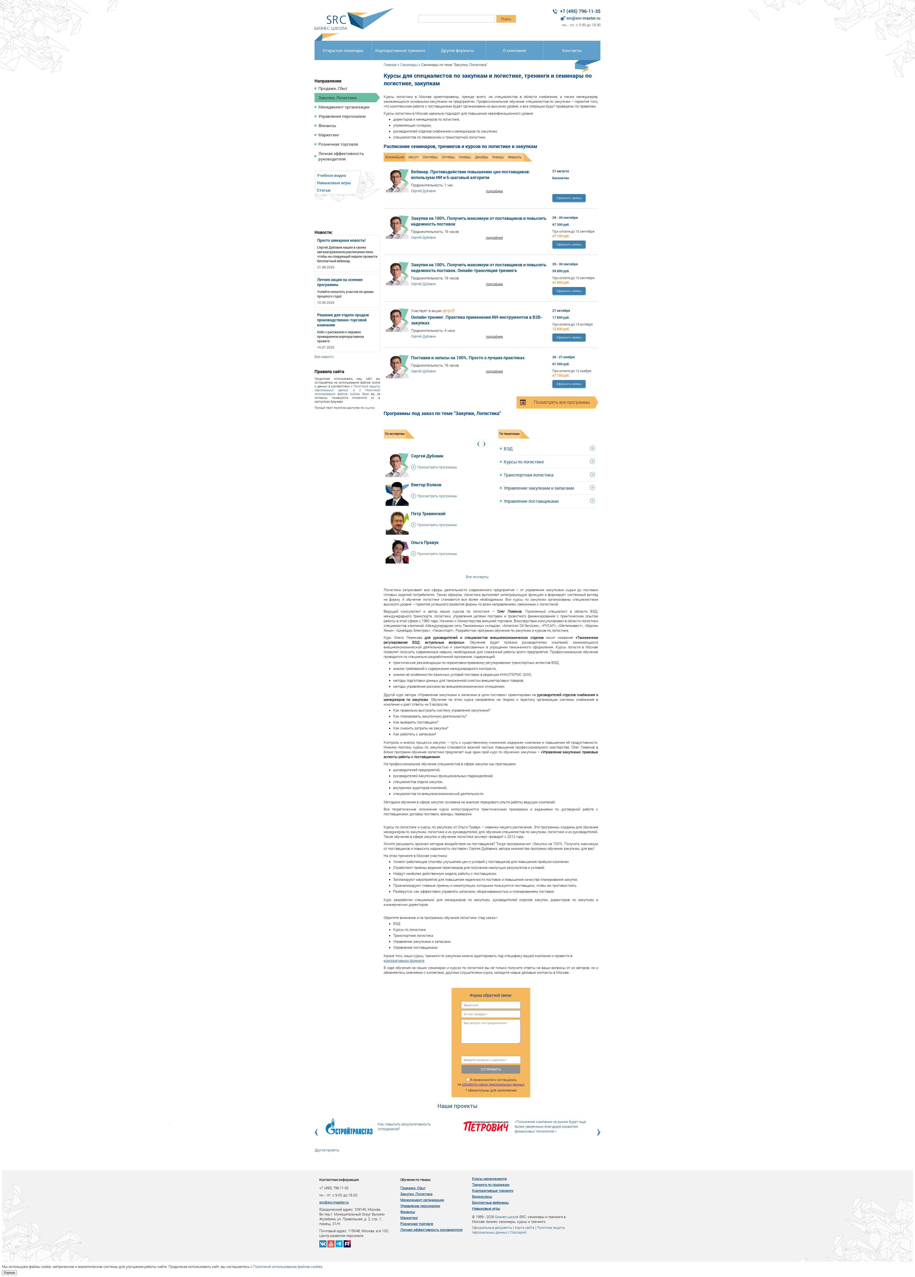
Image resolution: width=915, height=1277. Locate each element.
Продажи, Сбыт (333, 88)
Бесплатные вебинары (490, 1202)
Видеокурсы (482, 1196)
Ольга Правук (425, 542)
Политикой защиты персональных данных (347, 388)
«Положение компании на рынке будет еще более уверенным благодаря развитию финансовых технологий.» (550, 1126)
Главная (390, 64)
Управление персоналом (342, 116)
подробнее (494, 191)
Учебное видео (331, 175)
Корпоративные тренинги (400, 50)
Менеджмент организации (344, 107)
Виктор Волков (426, 484)
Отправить (491, 1069)
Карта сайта (524, 1227)
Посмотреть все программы (562, 402)
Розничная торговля (338, 144)
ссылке (369, 408)
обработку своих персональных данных (493, 1084)
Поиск (506, 19)
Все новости (324, 356)
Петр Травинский (428, 513)
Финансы (327, 125)
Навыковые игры (334, 182)
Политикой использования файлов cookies (347, 392)
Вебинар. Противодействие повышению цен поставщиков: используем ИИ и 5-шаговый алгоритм (470, 174)
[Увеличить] (397, 455)
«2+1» (447, 311)
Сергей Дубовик (423, 191)
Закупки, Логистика (337, 97)
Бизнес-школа (506, 1216)
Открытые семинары (343, 50)
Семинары (408, 64)
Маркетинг (328, 135)
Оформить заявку (569, 198)
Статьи (323, 190)
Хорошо (9, 1272)
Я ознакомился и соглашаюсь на (491, 1082)
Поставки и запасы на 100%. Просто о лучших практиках (467, 357)
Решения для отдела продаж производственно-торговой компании (343, 319)
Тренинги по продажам (490, 1184)
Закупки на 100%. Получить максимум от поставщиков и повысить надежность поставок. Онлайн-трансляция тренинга (478, 267)
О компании (514, 50)
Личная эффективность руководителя (341, 156)
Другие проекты (327, 1150)
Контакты (571, 50)
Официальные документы (492, 1227)
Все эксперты (477, 576)
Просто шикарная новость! (341, 240)
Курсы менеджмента (489, 1178)
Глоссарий (518, 1232)
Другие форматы (457, 50)
